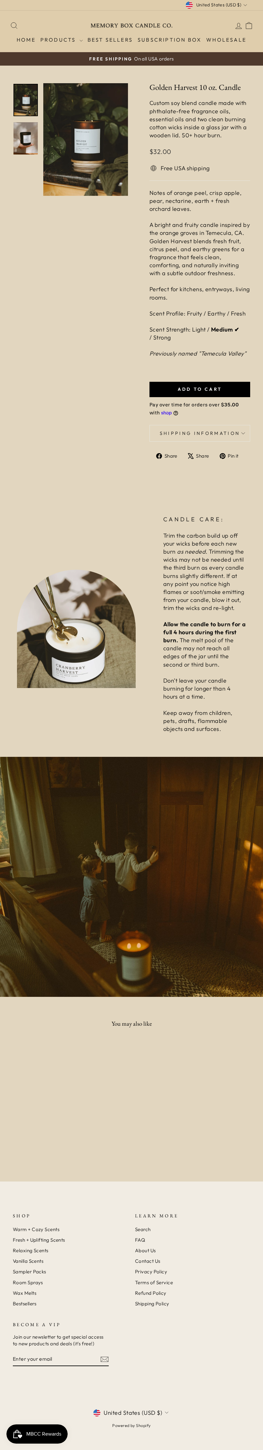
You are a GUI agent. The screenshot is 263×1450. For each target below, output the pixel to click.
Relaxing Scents (30, 1250)
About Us (145, 1250)
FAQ (140, 1240)
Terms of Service (154, 1282)
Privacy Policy (151, 1272)
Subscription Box (169, 39)
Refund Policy (150, 1293)
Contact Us (147, 1261)
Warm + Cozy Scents (36, 1229)
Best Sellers (110, 39)
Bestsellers (25, 1304)
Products (59, 39)
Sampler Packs (29, 1272)
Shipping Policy (152, 1304)
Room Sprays (28, 1282)
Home (26, 39)
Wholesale (226, 39)
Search (143, 1229)
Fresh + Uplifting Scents (39, 1240)
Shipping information (200, 433)
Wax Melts (24, 1293)
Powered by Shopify (131, 1425)
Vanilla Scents (28, 1261)
